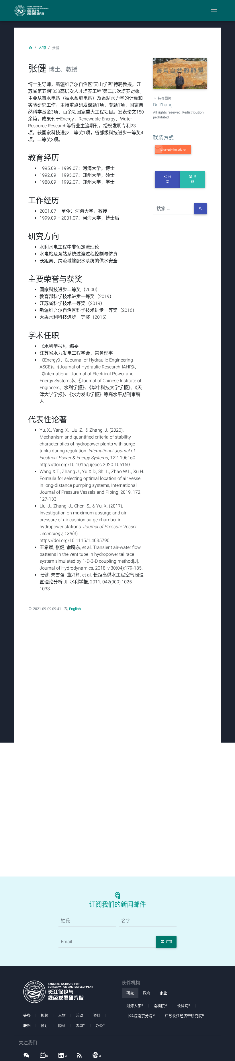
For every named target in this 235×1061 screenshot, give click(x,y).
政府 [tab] (146, 993)
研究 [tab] (130, 993)
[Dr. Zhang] (180, 74)
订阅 (169, 942)
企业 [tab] (163, 993)
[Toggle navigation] (214, 10)
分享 (168, 179)
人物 (42, 47)
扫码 (194, 179)
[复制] (173, 149)
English (75, 609)
